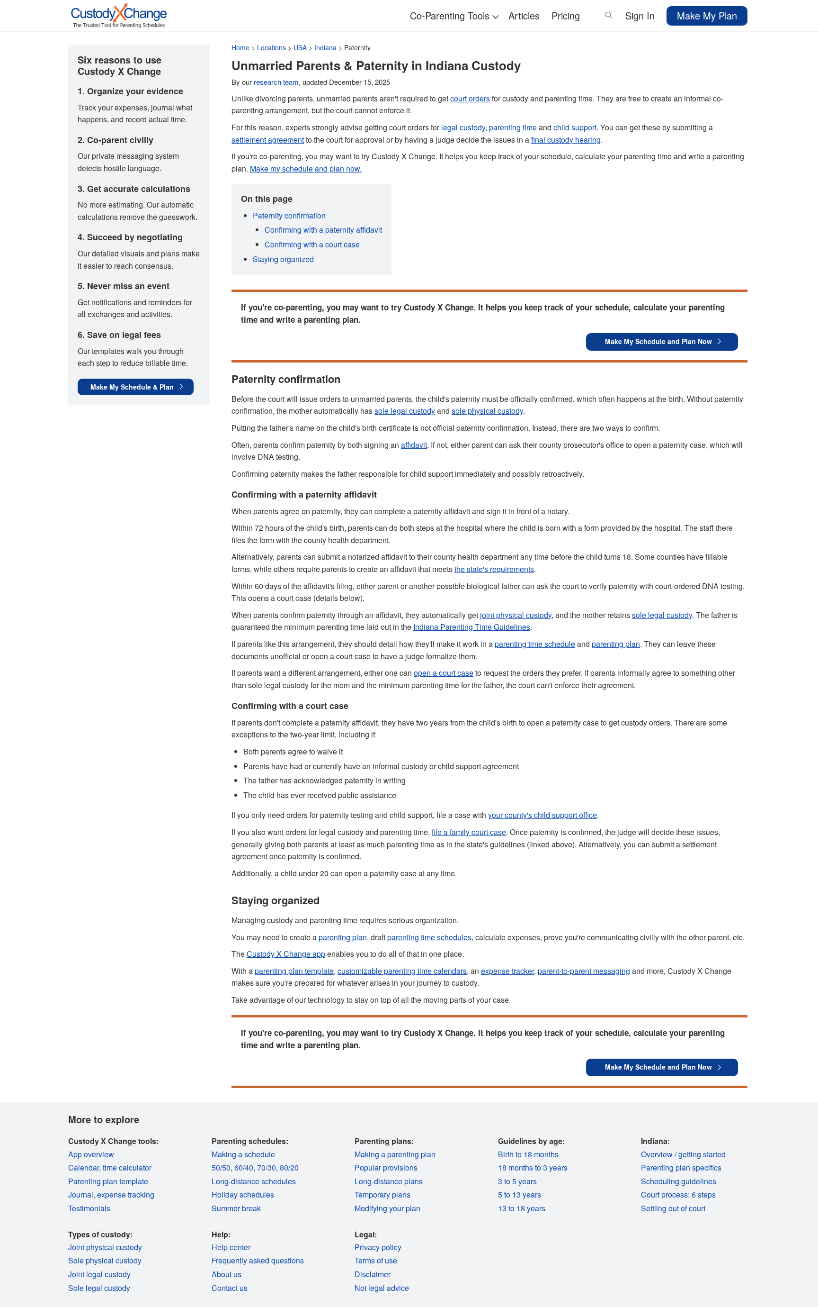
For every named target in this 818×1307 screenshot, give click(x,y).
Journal (80, 1194)
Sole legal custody (99, 1287)
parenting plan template (294, 970)
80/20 (289, 1167)
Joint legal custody (99, 1274)
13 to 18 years (521, 1208)
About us (226, 1274)
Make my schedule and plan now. (306, 168)
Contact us (230, 1287)
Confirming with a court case (312, 244)
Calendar (83, 1167)
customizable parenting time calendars (402, 970)
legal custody (463, 127)
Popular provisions (386, 1167)
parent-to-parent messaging (584, 970)
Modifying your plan (387, 1208)
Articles (524, 15)
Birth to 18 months (528, 1154)
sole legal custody (404, 410)
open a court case (443, 672)
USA (300, 47)
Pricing (565, 15)
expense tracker (507, 970)
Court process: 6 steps (678, 1194)
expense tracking (125, 1194)
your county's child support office (542, 814)
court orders (470, 98)
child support (574, 127)
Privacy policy (378, 1247)
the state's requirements (494, 568)
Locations (271, 47)
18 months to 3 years (533, 1167)
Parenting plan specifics (681, 1167)
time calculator (127, 1167)
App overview (91, 1154)
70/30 (266, 1167)
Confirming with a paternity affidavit (323, 229)
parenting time (513, 127)
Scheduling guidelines (678, 1181)
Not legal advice (382, 1287)
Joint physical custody (105, 1247)
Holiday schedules (243, 1194)
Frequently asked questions (258, 1260)
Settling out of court (673, 1208)
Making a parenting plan (395, 1154)
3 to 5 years (517, 1181)
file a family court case (469, 831)
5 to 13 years (519, 1194)
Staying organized (283, 259)
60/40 (243, 1167)
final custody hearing (566, 139)
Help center (231, 1247)
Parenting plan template (108, 1181)
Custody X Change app (286, 953)
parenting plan (616, 643)
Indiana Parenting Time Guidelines (471, 626)
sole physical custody (487, 410)
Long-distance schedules (254, 1181)
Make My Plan (707, 15)
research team (276, 82)
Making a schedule (243, 1154)
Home (240, 47)
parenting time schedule (535, 643)
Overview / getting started (683, 1154)
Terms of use (376, 1260)
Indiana (325, 47)
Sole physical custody (105, 1260)
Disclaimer (373, 1274)
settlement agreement (267, 139)
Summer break (236, 1208)
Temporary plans (382, 1194)
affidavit (414, 444)
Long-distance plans (389, 1181)
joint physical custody (515, 614)
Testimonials (89, 1208)
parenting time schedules (429, 937)
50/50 (221, 1167)
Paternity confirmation (289, 215)
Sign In (640, 15)
